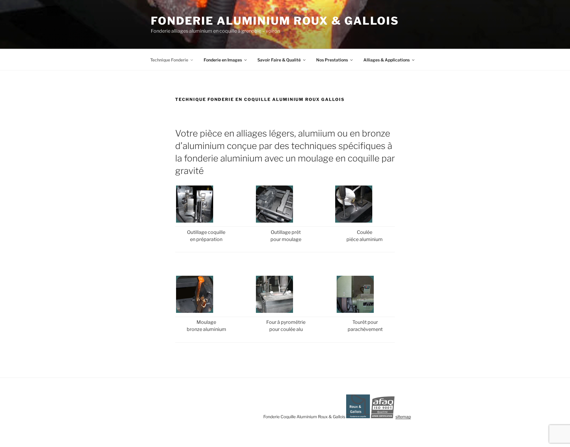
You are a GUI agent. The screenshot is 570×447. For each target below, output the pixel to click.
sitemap (403, 416)
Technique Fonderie (169, 59)
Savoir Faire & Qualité (279, 59)
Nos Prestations (332, 59)
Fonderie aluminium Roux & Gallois (275, 20)
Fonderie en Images (223, 59)
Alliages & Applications (386, 59)
